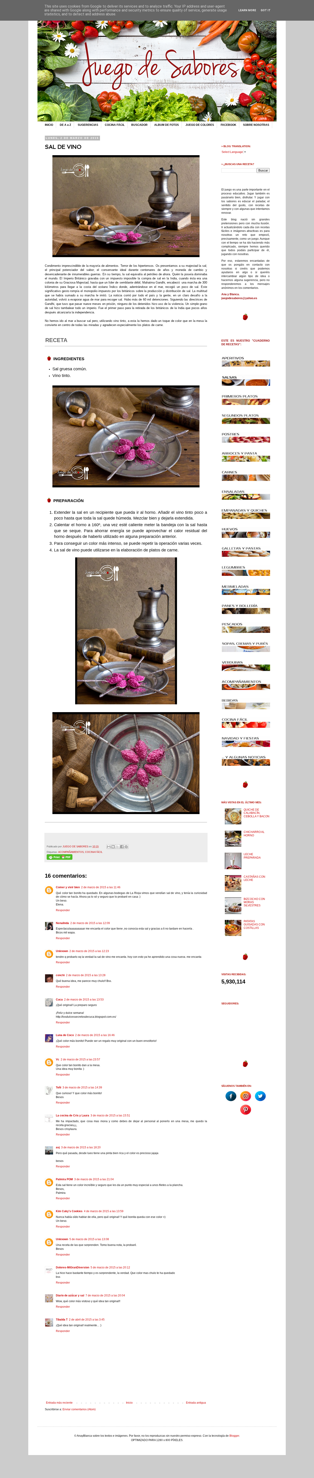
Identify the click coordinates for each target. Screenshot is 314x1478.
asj (58, 1147)
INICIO (49, 124)
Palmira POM (64, 1179)
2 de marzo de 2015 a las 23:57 (80, 1059)
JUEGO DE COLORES (200, 124)
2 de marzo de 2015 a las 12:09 (90, 923)
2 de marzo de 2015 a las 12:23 (89, 951)
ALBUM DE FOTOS (166, 124)
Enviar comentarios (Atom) (79, 1409)
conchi (60, 975)
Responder (63, 910)
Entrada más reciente (59, 1402)
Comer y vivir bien (68, 887)
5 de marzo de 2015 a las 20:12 (110, 1267)
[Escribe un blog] (113, 846)
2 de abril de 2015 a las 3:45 (87, 1319)
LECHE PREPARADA (252, 856)
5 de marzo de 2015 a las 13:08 (89, 1239)
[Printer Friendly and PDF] (59, 858)
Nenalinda (62, 923)
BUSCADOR (139, 124)
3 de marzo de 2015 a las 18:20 (81, 1147)
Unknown (62, 951)
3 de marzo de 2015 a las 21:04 (94, 1179)
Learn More (247, 10)
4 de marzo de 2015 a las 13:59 (103, 1211)
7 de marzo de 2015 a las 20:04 (105, 1295)
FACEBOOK (228, 124)
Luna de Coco (65, 1035)
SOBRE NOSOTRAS (256, 124)
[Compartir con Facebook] (122, 846)
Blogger (234, 1435)
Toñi (58, 1087)
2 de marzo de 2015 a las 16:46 (95, 1035)
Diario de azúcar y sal (70, 1295)
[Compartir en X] (117, 846)
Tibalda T (62, 1319)
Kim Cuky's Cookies (69, 1211)
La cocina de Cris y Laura (72, 1115)
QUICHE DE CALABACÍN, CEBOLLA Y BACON (256, 813)
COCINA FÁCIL (115, 124)
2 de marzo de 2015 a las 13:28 (86, 975)
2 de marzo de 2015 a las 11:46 (100, 887)
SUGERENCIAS (88, 124)
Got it (266, 10)
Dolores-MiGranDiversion (72, 1267)
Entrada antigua (196, 1402)
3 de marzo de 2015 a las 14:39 (82, 1087)
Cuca (59, 999)
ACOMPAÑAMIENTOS (71, 852)
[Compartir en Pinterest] (126, 846)
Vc (57, 1059)
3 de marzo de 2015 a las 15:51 (110, 1115)
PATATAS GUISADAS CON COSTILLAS (254, 925)
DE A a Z (65, 124)
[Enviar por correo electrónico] (108, 846)
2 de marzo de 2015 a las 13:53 (84, 999)
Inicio (129, 1402)
